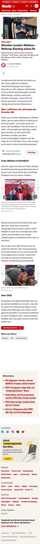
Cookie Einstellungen (8, 540)
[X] (7, 432)
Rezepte (35, 498)
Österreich (6, 10)
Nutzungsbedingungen (28, 537)
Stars (3, 486)
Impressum (5, 533)
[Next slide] (38, 187)
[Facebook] (2, 432)
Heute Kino (18, 490)
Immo (16, 2)
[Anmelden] (31, 6)
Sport (14, 10)
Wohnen (15, 502)
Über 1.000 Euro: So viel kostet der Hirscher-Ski (18, 111)
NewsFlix (33, 2)
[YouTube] (23, 432)
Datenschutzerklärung (9, 537)
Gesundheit (5, 502)
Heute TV (29, 490)
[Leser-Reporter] (27, 6)
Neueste (33, 10)
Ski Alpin (5, 338)
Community (24, 474)
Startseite (4, 14)
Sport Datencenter (8, 498)
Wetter (34, 474)
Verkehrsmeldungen (29, 502)
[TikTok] (18, 432)
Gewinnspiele (24, 498)
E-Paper (6, 2)
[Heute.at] (7, 6)
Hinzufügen (32, 153)
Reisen (11, 505)
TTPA (30, 533)
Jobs (24, 2)
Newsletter (6, 478)
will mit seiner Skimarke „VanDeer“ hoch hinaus (17, 54)
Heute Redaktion (15, 64)
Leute (10, 486)
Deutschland (28, 471)
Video (18, 505)
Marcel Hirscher (21, 338)
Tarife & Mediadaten (18, 533)
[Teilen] (3, 73)
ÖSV (11, 338)
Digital (24, 486)
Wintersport (17, 14)
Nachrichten (6, 474)
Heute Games (6, 490)
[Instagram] (12, 432)
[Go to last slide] (2, 187)
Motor (3, 505)
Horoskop (33, 486)
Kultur (17, 486)
